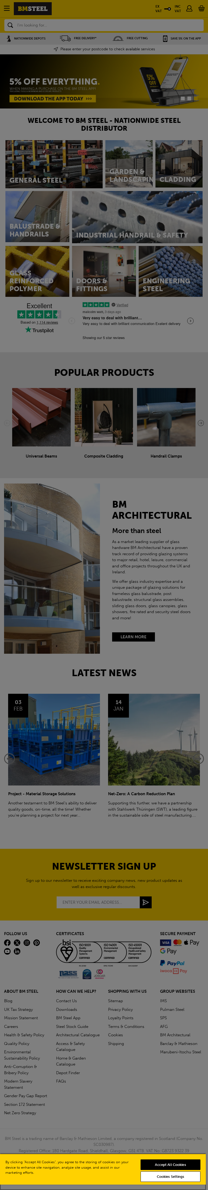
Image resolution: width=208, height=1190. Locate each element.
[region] (103, 1171)
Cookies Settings (170, 1177)
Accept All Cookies (170, 1165)
